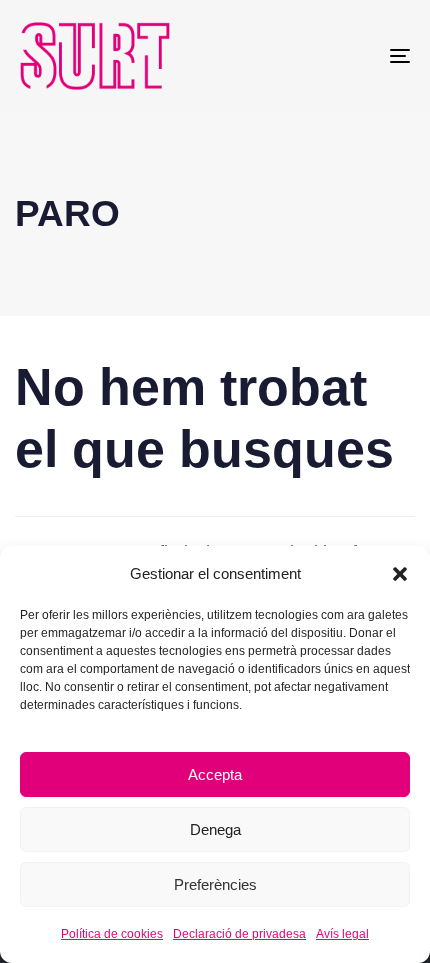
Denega (215, 829)
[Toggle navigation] (345, 56)
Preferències (215, 884)
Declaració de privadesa (239, 934)
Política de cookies (112, 934)
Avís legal (342, 934)
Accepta (215, 774)
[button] (400, 574)
